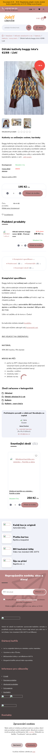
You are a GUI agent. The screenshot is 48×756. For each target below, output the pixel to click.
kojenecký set (32, 327)
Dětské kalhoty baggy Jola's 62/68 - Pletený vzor (21, 234)
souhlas (31, 732)
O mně (5, 676)
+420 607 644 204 (11, 8)
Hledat (28, 27)
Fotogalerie (7, 688)
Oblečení (9, 36)
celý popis (27, 157)
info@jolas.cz (25, 434)
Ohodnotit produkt (9, 132)
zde (33, 752)
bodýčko (27, 323)
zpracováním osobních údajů (26, 600)
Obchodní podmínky (10, 684)
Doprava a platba (9, 680)
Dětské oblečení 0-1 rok (23, 36)
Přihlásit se (39, 592)
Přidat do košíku (33, 193)
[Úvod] (9, 18)
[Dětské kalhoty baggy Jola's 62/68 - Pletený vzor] (6, 234)
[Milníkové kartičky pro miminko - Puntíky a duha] (24, 471)
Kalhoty (37, 36)
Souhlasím (31, 745)
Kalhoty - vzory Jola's (9, 38)
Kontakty (6, 692)
